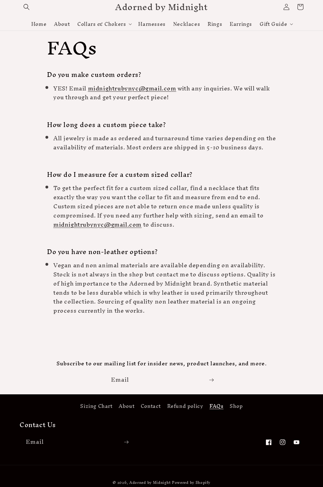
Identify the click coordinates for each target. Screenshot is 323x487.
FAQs (216, 406)
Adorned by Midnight (150, 482)
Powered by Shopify (191, 482)
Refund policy (185, 406)
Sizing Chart (96, 407)
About (126, 406)
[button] (26, 7)
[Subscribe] (211, 380)
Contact (151, 406)
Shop (236, 406)
